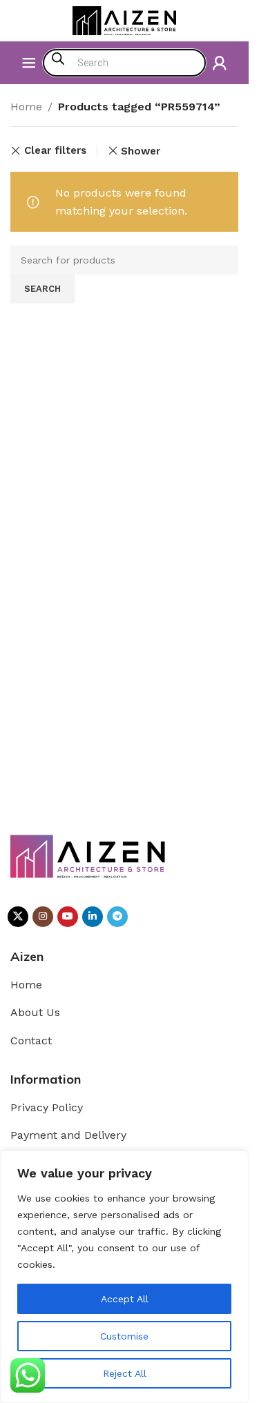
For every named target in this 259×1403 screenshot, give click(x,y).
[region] (124, 1277)
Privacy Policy (46, 1107)
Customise (124, 1336)
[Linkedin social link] (92, 916)
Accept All (124, 1298)
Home (26, 106)
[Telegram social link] (117, 916)
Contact (31, 1040)
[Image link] (88, 855)
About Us (35, 1012)
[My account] (219, 63)
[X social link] (18, 916)
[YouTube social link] (67, 916)
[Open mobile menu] (29, 63)
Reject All (124, 1373)
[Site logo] (124, 19)
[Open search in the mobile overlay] (124, 63)
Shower (140, 151)
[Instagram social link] (42, 916)
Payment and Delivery (68, 1135)
